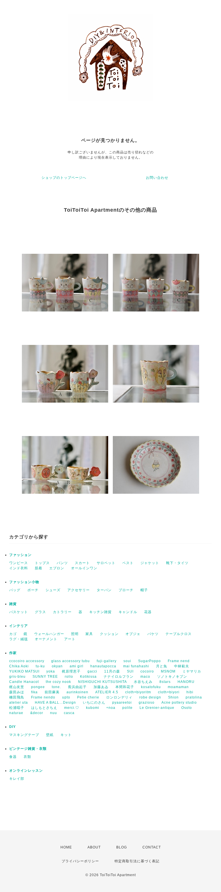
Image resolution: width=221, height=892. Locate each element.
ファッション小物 (24, 582)
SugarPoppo (149, 661)
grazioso (147, 703)
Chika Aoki (19, 666)
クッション (109, 634)
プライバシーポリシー (80, 861)
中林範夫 (181, 666)
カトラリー (62, 612)
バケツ (153, 634)
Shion (173, 697)
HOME (66, 847)
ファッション (20, 555)
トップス (42, 563)
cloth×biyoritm (138, 692)
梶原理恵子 (71, 671)
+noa (110, 708)
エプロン (56, 568)
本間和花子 (124, 687)
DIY (12, 727)
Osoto (186, 708)
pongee (38, 687)
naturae (16, 713)
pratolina (194, 697)
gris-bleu (17, 677)
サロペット (106, 563)
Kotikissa (88, 677)
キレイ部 (16, 779)
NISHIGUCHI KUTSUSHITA (102, 682)
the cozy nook (58, 682)
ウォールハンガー (49, 634)
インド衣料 (18, 568)
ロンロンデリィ (119, 697)
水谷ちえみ (143, 682)
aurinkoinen (77, 692)
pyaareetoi (122, 703)
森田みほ (16, 692)
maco (145, 677)
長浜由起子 (77, 687)
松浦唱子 (16, 708)
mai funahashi (136, 666)
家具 (89, 634)
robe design (150, 697)
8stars (165, 682)
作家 (13, 653)
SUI (130, 671)
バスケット (18, 612)
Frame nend (179, 661)
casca (69, 713)
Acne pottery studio (179, 703)
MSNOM (168, 671)
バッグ (14, 590)
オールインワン (84, 568)
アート (69, 639)
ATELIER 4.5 (106, 692)
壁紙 (50, 735)
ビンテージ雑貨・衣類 (28, 749)
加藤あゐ (101, 687)
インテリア (18, 626)
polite (127, 708)
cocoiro (147, 671)
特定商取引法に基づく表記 (137, 861)
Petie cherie (88, 697)
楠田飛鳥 (16, 697)
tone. (56, 687)
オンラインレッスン (26, 771)
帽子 (144, 590)
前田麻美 (52, 692)
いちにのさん (94, 703)
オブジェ (132, 634)
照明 (75, 634)
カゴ (13, 634)
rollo (69, 677)
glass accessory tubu (70, 661)
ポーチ (33, 590)
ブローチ (126, 590)
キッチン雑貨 (100, 612)
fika (34, 692)
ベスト (128, 563)
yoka (50, 671)
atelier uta (18, 703)
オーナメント (46, 639)
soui (127, 661)
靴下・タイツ (177, 563)
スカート (82, 563)
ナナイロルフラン (119, 677)
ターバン (104, 590)
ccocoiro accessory (26, 661)
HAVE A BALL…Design (55, 703)
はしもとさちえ (44, 708)
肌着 (38, 568)
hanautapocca (103, 666)
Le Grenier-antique (157, 708)
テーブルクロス (178, 634)
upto (66, 697)
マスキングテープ (24, 735)
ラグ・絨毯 (18, 639)
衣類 (27, 757)
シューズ (52, 590)
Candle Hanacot (24, 682)
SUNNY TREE (45, 677)
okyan (57, 666)
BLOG (121, 847)
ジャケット (149, 563)
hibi (189, 692)
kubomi (92, 708)
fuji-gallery (107, 661)
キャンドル (128, 612)
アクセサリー (78, 590)
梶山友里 (16, 687)
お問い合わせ (157, 178)
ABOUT (94, 847)
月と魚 (161, 666)
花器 (148, 612)
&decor (36, 713)
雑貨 (13, 604)
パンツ (62, 563)
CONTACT (151, 847)
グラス (40, 612)
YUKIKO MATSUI (24, 671)
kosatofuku (151, 687)
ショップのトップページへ (63, 178)
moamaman (178, 687)
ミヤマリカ (191, 671)
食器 (13, 757)
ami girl (76, 666)
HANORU (186, 682)
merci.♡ (71, 708)
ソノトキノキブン (172, 677)
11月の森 (112, 671)
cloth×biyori (169, 692)
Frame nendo (43, 697)
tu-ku (40, 666)
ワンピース (18, 563)
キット (66, 735)
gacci (92, 671)
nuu (53, 713)
